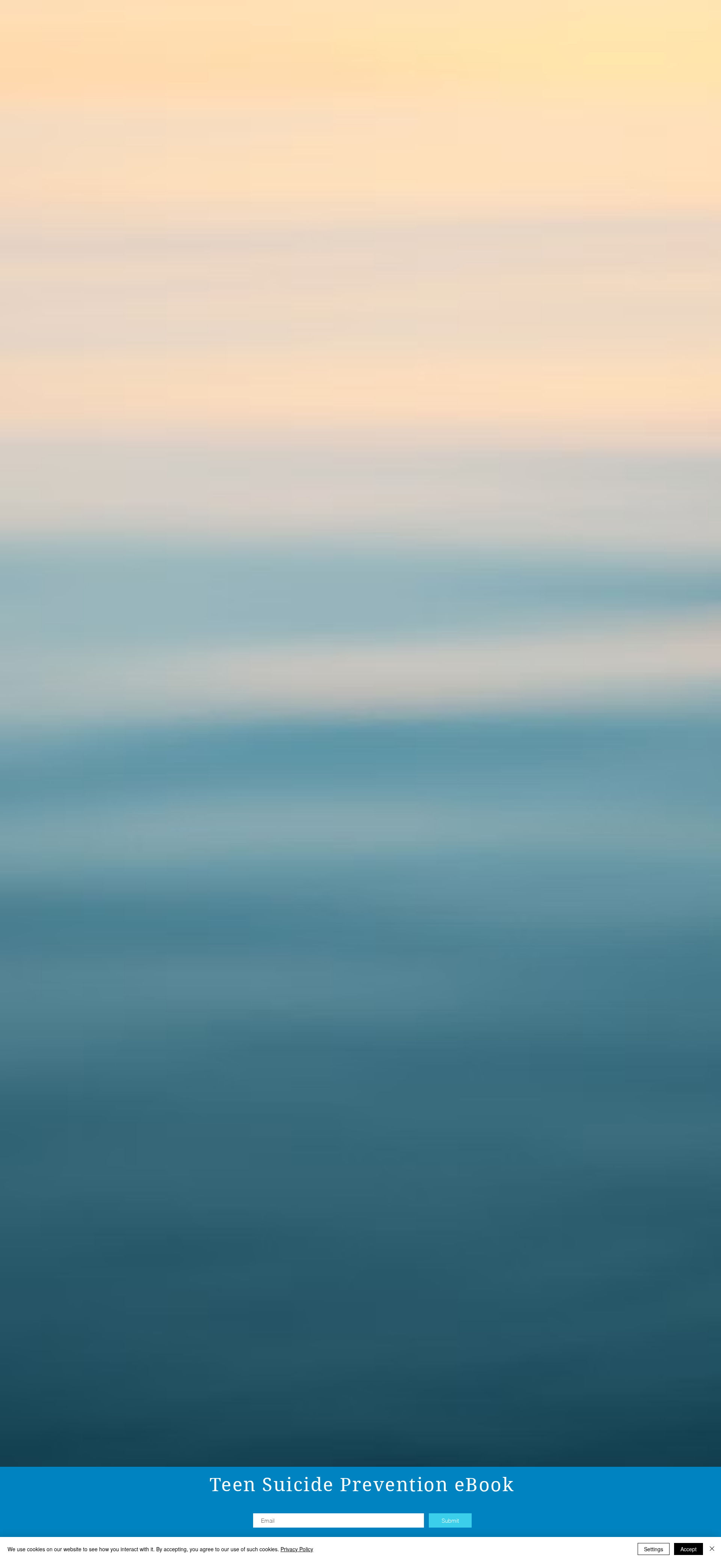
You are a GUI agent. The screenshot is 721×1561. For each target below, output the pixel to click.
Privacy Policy (297, 1549)
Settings (653, 1549)
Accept (688, 1549)
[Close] (711, 1549)
